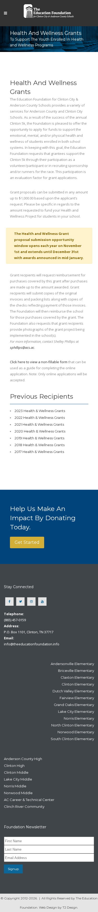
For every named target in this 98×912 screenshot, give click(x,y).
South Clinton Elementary (72, 739)
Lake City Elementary (76, 711)
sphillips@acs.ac (22, 347)
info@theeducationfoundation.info (31, 644)
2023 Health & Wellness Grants (40, 411)
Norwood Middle (18, 793)
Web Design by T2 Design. (58, 907)
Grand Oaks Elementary (74, 705)
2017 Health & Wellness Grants (39, 452)
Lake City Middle (18, 779)
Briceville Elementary (76, 670)
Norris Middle (15, 786)
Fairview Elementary (77, 698)
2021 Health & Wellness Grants (39, 424)
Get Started (27, 542)
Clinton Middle (16, 772)
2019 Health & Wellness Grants (39, 438)
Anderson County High (23, 759)
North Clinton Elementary (72, 725)
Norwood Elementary (75, 732)
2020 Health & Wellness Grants (40, 431)
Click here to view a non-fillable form (38, 362)
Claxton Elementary (77, 677)
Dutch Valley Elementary (73, 691)
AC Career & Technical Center (29, 800)
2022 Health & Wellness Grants (40, 417)
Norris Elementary (79, 718)
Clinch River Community (24, 806)
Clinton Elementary (78, 684)
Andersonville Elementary (72, 664)
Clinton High (14, 765)
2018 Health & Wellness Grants (40, 445)
